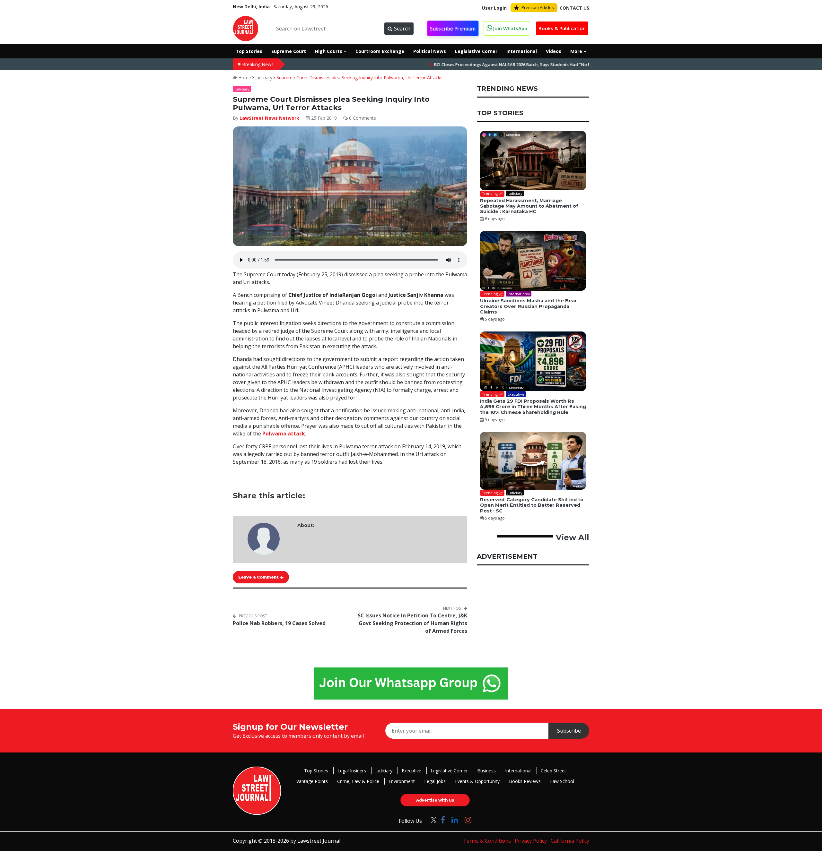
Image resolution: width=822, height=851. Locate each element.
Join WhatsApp (509, 28)
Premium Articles (537, 7)
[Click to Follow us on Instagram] (468, 819)
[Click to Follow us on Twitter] (431, 819)
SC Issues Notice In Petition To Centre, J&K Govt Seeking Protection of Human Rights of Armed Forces (412, 623)
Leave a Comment (259, 577)
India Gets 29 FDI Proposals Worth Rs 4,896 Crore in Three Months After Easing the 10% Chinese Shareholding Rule (533, 406)
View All (572, 537)
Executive (411, 771)
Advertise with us (435, 800)
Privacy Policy (531, 840)
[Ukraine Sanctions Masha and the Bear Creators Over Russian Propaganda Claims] (533, 261)
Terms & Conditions (487, 840)
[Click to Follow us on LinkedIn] (454, 819)
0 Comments (362, 118)
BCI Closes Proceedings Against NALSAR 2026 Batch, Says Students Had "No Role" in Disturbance (501, 64)
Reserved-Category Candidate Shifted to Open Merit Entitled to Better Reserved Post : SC (531, 505)
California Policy (570, 840)
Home (244, 77)
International (518, 771)
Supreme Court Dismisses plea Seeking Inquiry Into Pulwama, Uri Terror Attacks (359, 77)
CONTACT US (574, 8)
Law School (562, 781)
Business (486, 771)
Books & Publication (562, 28)
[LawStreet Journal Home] (245, 27)
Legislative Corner (449, 771)
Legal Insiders (351, 771)
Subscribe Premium (453, 28)
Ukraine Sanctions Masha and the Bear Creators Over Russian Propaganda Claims (528, 306)
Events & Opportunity (477, 781)
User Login (494, 8)
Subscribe (569, 730)
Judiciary (263, 77)
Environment (402, 781)
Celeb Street (553, 771)
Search (402, 28)
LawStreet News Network (269, 118)
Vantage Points (312, 781)
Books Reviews (525, 781)
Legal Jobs (435, 781)
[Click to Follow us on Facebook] (443, 819)
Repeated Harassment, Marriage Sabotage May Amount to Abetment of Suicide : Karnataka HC (529, 206)
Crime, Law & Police (358, 781)
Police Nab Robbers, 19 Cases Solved (279, 623)
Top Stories (316, 771)
